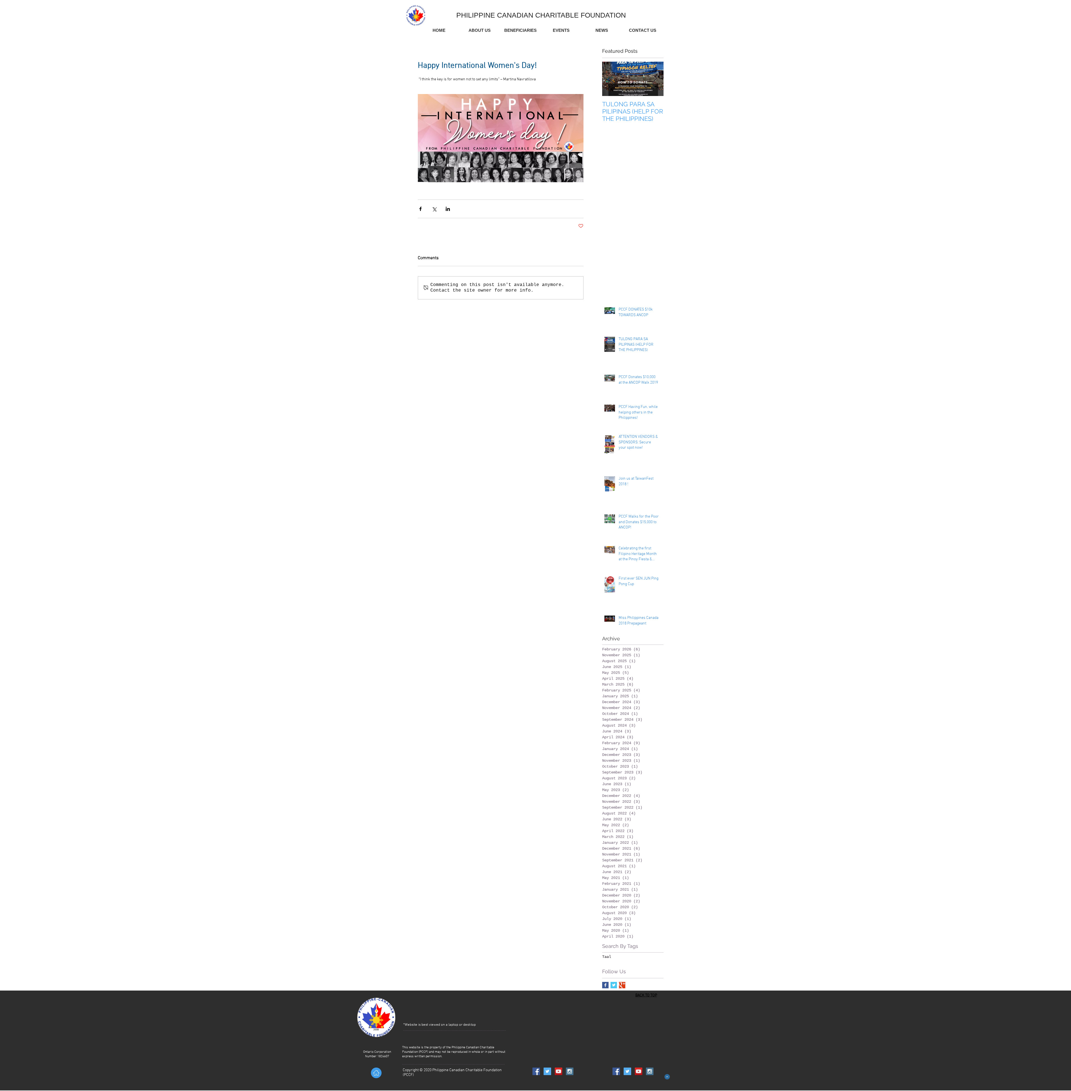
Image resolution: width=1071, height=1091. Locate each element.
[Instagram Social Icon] (569, 1071)
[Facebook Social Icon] (536, 1071)
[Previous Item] (611, 79)
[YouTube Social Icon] (558, 1071)
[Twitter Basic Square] (614, 985)
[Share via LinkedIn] (447, 209)
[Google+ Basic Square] (622, 985)
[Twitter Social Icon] (547, 1071)
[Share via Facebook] (420, 209)
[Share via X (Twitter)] (434, 209)
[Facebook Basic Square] (605, 985)
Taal (606, 957)
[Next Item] (654, 79)
